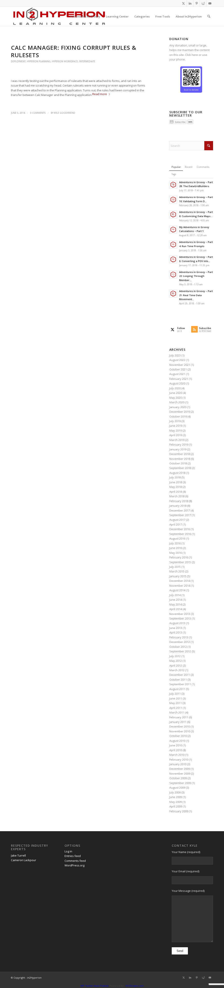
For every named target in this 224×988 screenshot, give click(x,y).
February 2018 (178, 501)
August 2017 (177, 520)
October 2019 (178, 416)
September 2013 (180, 618)
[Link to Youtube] (209, 3)
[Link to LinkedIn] (190, 3)
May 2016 (175, 553)
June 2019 (175, 426)
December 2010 (179, 726)
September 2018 (180, 468)
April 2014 (175, 609)
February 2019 (178, 444)
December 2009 (179, 769)
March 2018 (176, 496)
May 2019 (175, 430)
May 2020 (175, 398)
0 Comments (38, 112)
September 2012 (180, 651)
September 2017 (180, 515)
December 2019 (179, 412)
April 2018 (175, 492)
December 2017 (179, 510)
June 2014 (175, 600)
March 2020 (176, 402)
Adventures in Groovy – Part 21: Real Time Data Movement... (196, 295)
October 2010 (178, 736)
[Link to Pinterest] (196, 3)
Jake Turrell (18, 855)
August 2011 (177, 689)
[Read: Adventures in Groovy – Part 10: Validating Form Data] (173, 200)
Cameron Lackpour (23, 860)
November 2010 (179, 731)
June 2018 (175, 482)
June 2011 (175, 698)
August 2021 (177, 374)
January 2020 (177, 407)
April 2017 (175, 524)
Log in (68, 851)
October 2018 (178, 463)
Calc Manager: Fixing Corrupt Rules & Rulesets (73, 51)
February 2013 (178, 637)
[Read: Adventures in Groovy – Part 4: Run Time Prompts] (173, 244)
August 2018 (177, 473)
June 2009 (175, 797)
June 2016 (175, 548)
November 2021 (179, 365)
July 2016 (175, 543)
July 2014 (175, 595)
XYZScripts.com (135, 985)
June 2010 (175, 745)
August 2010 (177, 741)
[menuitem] (85, 16)
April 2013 (175, 632)
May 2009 (175, 802)
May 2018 (175, 487)
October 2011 (178, 680)
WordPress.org (74, 865)
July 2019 (175, 421)
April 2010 (175, 750)
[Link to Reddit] (203, 3)
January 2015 (177, 576)
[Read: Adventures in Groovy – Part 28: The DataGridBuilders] (173, 185)
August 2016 (177, 538)
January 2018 (177, 506)
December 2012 (179, 642)
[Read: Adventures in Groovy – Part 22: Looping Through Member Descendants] (173, 274)
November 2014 (179, 586)
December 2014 (179, 581)
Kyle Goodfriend (64, 112)
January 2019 (177, 449)
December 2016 (179, 529)
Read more (99, 94)
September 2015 (180, 562)
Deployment (18, 61)
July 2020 (175, 388)
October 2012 (178, 647)
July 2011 (175, 694)
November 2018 (179, 459)
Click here (191, 55)
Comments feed (75, 861)
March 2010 (176, 755)
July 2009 (175, 792)
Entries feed (73, 856)
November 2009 (179, 774)
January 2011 (177, 722)
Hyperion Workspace (65, 61)
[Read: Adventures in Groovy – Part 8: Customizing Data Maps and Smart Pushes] (173, 214)
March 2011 (176, 712)
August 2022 (177, 360)
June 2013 (175, 628)
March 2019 (176, 440)
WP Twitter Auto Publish (94, 985)
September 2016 (180, 534)
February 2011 (178, 717)
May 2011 (175, 703)
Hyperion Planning (39, 61)
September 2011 (180, 684)
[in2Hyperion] (59, 16)
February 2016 (178, 557)
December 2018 (179, 454)
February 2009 (178, 811)
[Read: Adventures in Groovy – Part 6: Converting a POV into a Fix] (173, 259)
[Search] (209, 16)
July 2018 (175, 477)
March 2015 (176, 571)
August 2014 (177, 590)
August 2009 (177, 788)
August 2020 (177, 383)
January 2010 (177, 764)
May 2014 (175, 604)
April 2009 (175, 806)
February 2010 (178, 759)
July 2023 (175, 355)
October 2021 (178, 369)
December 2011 (179, 675)
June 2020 (175, 393)
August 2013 (177, 623)
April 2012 (175, 666)
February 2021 (178, 379)
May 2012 (175, 661)
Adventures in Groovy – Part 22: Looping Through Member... (196, 276)
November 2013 (179, 614)
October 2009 (178, 778)
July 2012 (175, 656)
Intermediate (87, 61)
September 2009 (180, 783)
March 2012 (176, 670)
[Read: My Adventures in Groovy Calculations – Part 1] (173, 230)
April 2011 (175, 708)
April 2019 (175, 435)
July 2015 (175, 567)
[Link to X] (183, 3)
